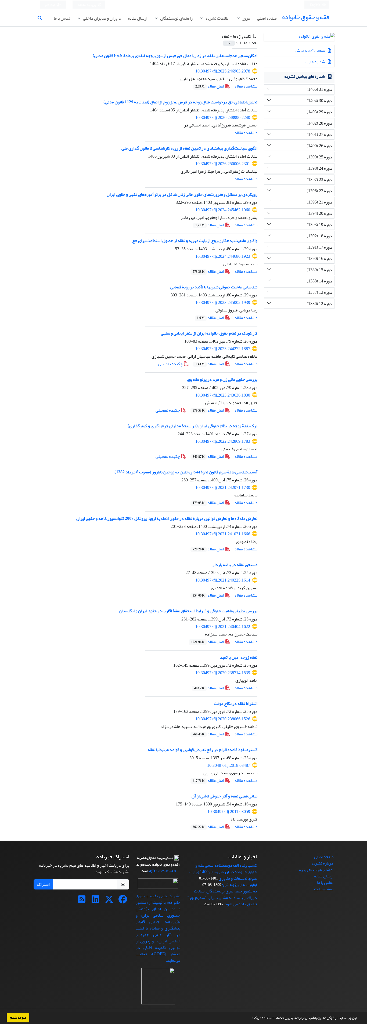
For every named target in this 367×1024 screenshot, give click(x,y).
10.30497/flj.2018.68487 (228, 765)
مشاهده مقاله (246, 86)
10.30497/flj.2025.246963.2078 (222, 71)
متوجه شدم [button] (18, 1017)
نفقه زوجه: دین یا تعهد (238, 657)
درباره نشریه (322, 863)
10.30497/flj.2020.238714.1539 (222, 673)
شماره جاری (315, 62)
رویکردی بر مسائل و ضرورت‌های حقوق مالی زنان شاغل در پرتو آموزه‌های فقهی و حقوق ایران (182, 194)
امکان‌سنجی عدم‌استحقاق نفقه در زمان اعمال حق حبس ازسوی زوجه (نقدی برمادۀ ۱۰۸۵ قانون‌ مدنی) (175, 56)
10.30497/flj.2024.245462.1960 (222, 210)
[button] (249, 1018)
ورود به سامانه (87, 5)
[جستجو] (42, 18)
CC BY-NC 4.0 (165, 870)
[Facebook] (122, 901)
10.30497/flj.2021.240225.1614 (222, 580)
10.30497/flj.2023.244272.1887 (222, 349)
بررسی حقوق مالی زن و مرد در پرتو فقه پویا (221, 379)
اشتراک (43, 884)
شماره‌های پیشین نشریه (304, 76)
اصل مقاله (210, 86)
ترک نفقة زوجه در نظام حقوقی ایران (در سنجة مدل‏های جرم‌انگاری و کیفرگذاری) (192, 426)
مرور (246, 18)
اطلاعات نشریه (217, 18)
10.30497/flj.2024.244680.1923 (222, 256)
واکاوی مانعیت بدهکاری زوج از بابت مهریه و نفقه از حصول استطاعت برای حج (194, 241)
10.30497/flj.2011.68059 (228, 812)
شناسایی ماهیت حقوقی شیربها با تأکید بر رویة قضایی (213, 287)
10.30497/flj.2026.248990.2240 (222, 118)
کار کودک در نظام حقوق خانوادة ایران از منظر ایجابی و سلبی (209, 333)
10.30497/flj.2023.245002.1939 (222, 303)
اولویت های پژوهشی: (239, 885)
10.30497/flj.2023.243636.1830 (222, 395)
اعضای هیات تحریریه (316, 870)
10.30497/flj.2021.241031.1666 (222, 534)
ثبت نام (50, 5)
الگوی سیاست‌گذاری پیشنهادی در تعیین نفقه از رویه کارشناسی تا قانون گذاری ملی (189, 148)
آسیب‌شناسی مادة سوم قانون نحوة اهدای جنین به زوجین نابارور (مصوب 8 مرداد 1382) (185, 472)
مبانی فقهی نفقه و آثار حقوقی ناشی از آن (224, 796)
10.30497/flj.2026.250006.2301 (222, 164)
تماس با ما (62, 18)
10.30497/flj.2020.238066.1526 (222, 719)
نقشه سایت (323, 889)
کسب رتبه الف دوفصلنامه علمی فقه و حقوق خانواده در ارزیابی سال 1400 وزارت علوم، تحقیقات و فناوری (223, 871)
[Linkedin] (95, 901)
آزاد (150, 870)
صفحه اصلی (266, 18)
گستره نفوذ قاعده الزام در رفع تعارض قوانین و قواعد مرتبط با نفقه (202, 750)
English (315, 5)
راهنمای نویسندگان (176, 18)
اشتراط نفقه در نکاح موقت (235, 703)
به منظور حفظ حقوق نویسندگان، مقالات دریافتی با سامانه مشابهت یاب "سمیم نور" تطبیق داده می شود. (222, 897)
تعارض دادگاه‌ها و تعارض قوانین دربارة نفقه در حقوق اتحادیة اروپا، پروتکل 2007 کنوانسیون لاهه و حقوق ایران (166, 518)
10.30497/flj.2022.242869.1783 (222, 441)
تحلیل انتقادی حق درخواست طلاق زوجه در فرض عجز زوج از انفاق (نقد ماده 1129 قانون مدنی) (180, 102)
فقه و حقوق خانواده (305, 17)
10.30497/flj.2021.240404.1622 (222, 627)
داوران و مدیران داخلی (101, 18)
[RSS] (81, 901)
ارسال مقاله (137, 18)
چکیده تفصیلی (171, 364)
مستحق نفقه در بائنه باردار (235, 565)
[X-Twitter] (109, 901)
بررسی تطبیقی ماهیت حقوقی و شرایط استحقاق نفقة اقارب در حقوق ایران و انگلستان (188, 611)
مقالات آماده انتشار (310, 51)
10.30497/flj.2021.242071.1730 (222, 488)
